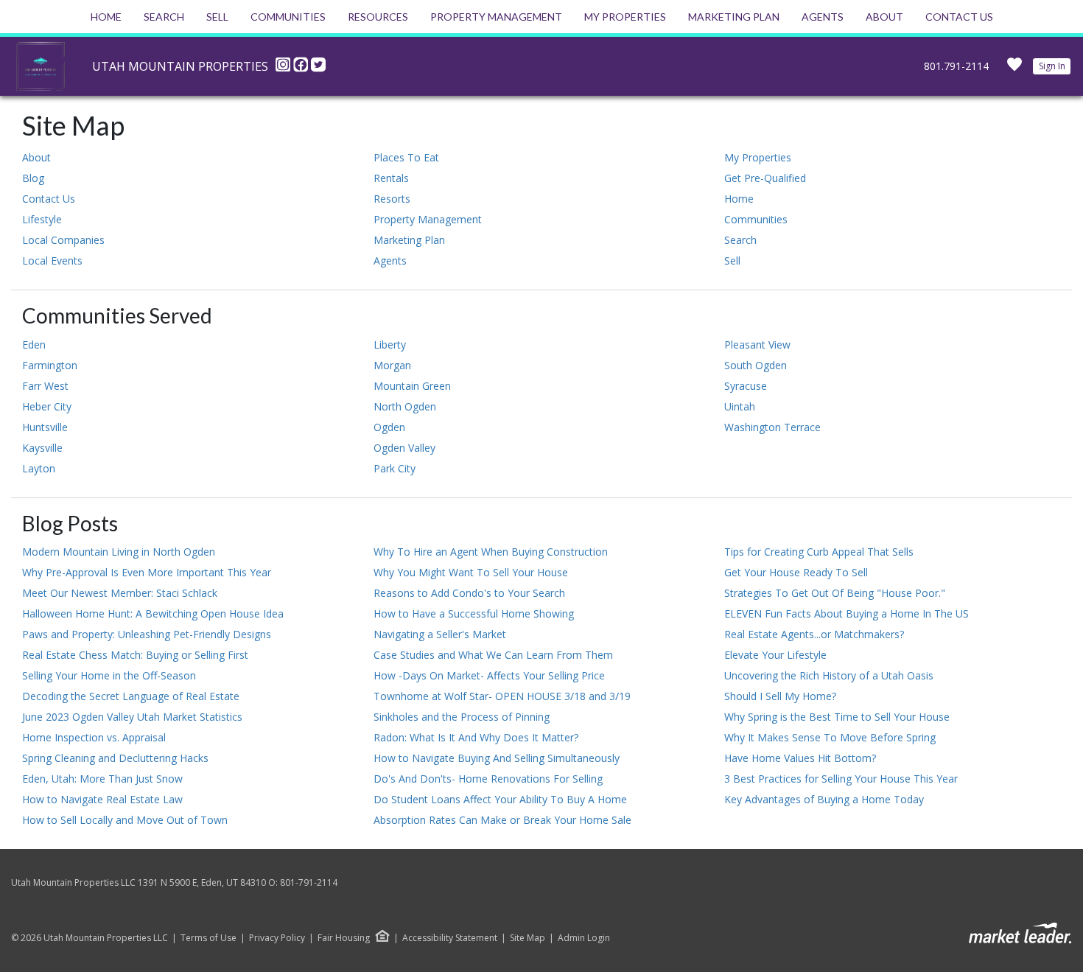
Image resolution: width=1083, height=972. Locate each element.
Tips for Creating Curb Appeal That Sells (819, 552)
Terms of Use (208, 938)
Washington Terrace (772, 427)
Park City (395, 468)
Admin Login (584, 938)
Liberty (390, 345)
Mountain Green (412, 386)
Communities (288, 16)
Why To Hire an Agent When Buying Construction (491, 552)
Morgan (392, 365)
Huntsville (45, 427)
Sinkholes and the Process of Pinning (462, 717)
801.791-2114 (956, 66)
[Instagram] (284, 68)
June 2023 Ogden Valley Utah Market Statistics (132, 717)
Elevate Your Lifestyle (775, 655)
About (884, 16)
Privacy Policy (277, 938)
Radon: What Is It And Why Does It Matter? (476, 737)
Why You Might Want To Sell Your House (471, 572)
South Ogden (755, 365)
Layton (38, 468)
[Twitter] (318, 68)
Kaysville (42, 448)
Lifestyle (42, 219)
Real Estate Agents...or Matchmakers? (814, 634)
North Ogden (405, 406)
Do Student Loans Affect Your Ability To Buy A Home (500, 799)
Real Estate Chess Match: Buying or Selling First (135, 655)
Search (164, 16)
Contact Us (959, 16)
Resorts (392, 199)
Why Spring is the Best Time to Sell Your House (837, 717)
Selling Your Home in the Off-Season (109, 675)
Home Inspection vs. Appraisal (94, 737)
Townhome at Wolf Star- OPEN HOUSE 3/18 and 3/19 (502, 696)
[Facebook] (302, 68)
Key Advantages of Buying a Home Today (824, 799)
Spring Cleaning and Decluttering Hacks (115, 758)
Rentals (391, 178)
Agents (823, 16)
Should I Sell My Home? (780, 696)
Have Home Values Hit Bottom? (800, 758)
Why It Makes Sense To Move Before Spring (830, 737)
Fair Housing (344, 937)
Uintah (739, 406)
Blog (33, 178)
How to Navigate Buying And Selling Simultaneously (497, 758)
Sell (217, 16)
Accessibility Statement (449, 938)
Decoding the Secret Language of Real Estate (130, 696)
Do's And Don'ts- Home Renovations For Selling (488, 779)
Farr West (45, 386)
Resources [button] (378, 16)
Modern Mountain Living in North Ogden (118, 552)
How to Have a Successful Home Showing (474, 613)
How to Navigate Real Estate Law (102, 799)
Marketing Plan (733, 16)
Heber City (46, 406)
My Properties (625, 16)
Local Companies (63, 240)
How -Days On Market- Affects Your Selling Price (489, 675)
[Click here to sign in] (1014, 69)
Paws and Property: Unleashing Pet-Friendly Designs (146, 634)
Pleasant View (757, 345)
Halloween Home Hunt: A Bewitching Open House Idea (153, 613)
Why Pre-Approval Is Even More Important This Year (146, 572)
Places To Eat (406, 157)
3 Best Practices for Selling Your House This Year (841, 779)
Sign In (1052, 66)
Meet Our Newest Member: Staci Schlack (119, 593)
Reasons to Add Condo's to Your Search (469, 593)
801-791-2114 (308, 882)
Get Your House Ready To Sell (796, 572)
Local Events (52, 261)
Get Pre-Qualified (765, 178)
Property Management (496, 16)
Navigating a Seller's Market (440, 634)
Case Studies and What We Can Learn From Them (493, 655)
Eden (34, 345)
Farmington (49, 365)
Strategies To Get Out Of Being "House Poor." (834, 593)
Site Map (527, 938)
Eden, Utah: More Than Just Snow (102, 779)
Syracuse (745, 386)
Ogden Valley (404, 448)
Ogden (389, 427)
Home (106, 16)
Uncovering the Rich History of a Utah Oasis (828, 675)
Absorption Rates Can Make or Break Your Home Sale (502, 820)
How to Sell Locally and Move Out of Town (125, 820)
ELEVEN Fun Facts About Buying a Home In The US (846, 613)
